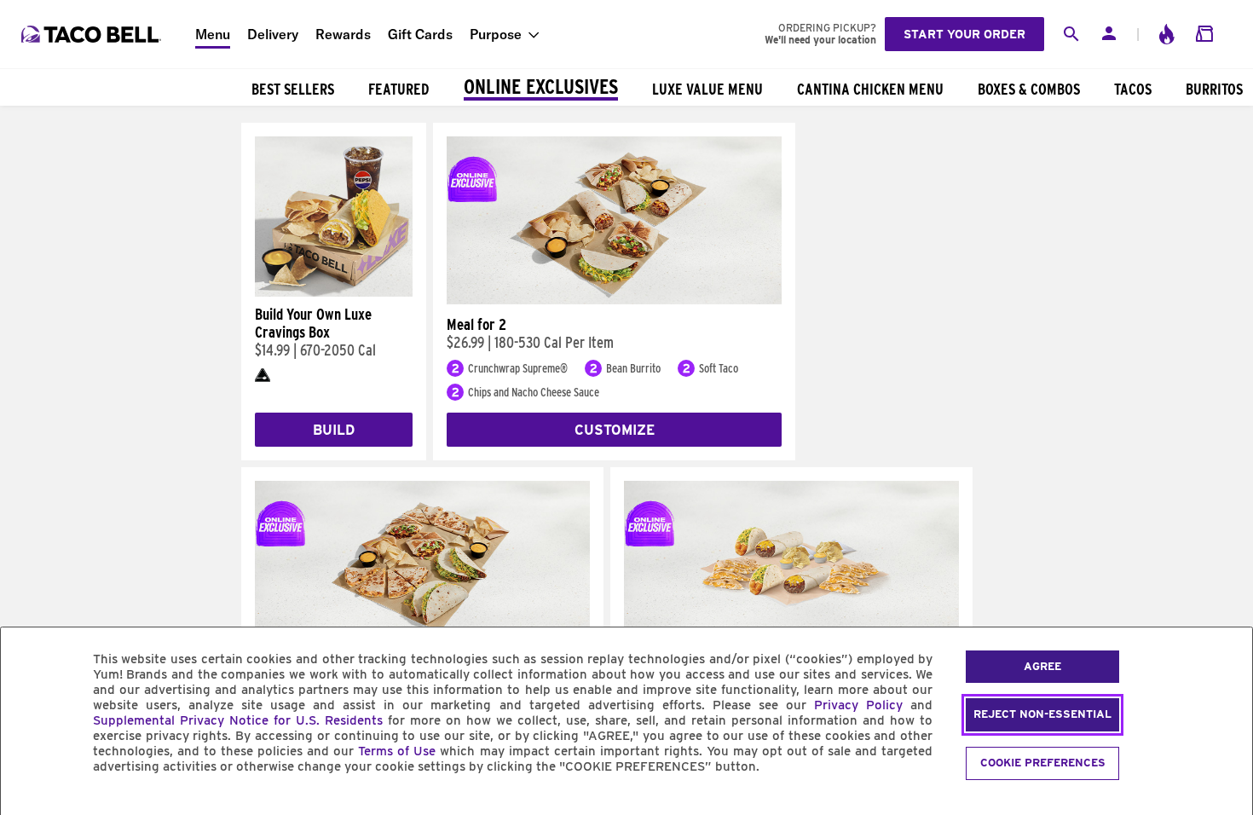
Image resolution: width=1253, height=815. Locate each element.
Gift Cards (420, 34)
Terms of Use (397, 751)
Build (334, 430)
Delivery (272, 34)
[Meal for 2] (614, 300)
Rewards (343, 34)
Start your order (964, 34)
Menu (212, 34)
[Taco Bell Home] (93, 34)
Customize (615, 430)
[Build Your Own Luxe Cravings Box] (334, 292)
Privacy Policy (858, 705)
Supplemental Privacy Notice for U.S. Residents (238, 720)
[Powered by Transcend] (28, 805)
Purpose (496, 34)
